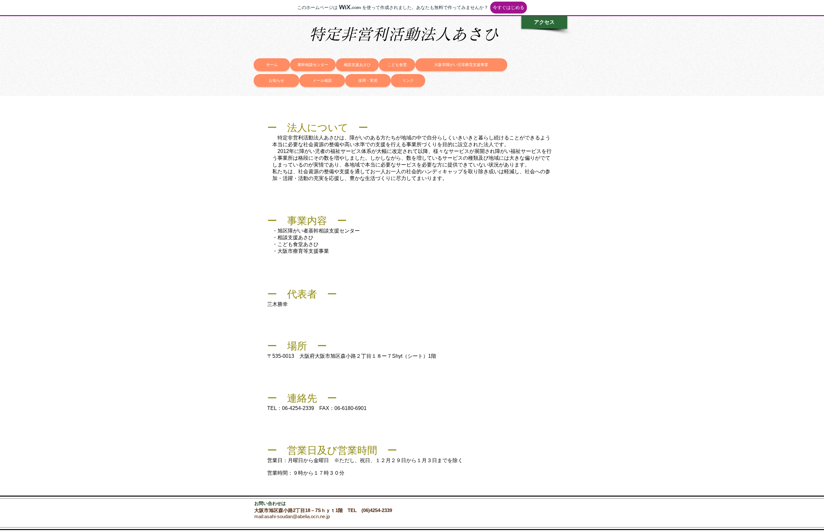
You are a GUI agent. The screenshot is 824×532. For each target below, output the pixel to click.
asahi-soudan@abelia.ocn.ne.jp (297, 516)
